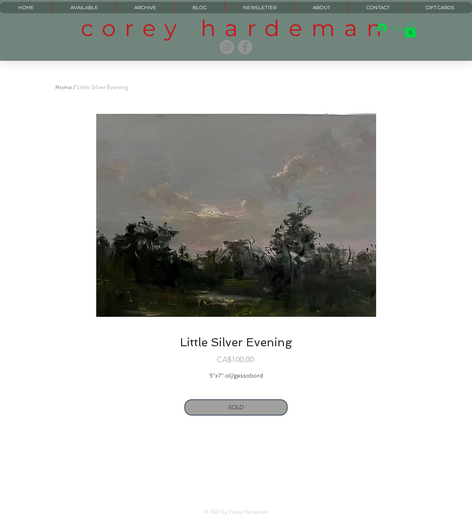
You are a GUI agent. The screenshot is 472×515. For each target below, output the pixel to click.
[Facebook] (245, 47)
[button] (410, 30)
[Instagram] (227, 47)
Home (63, 87)
